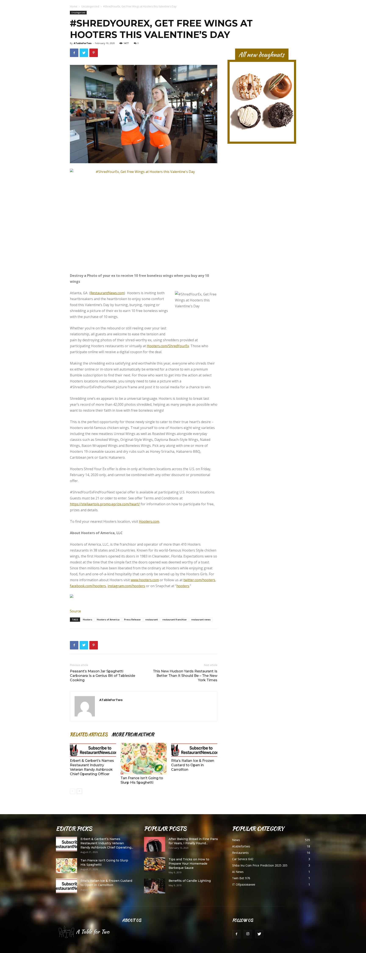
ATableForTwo (83, 43)
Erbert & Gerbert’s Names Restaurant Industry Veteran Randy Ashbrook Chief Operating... (106, 843)
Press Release (132, 619)
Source (75, 611)
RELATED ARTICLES (88, 734)
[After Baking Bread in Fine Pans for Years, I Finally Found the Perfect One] (154, 844)
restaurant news (201, 619)
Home (73, 6)
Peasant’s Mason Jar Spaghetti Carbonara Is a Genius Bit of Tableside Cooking (102, 675)
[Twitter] (259, 934)
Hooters (87, 619)
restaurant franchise (174, 619)
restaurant (151, 619)
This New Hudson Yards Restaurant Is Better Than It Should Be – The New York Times (185, 675)
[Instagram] (248, 934)
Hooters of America (108, 619)
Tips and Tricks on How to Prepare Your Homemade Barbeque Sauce (189, 863)
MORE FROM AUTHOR (133, 734)
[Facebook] (236, 934)
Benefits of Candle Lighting (190, 881)
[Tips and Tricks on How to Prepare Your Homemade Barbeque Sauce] (154, 864)
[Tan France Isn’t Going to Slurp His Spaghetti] (144, 759)
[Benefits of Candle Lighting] (154, 886)
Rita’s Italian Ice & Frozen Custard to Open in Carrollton (192, 765)
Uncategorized (90, 6)
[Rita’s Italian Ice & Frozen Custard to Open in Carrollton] (194, 750)
